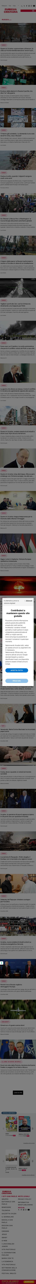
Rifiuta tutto (17, 681)
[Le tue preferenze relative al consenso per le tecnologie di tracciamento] (1, 963)
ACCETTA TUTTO (17, 670)
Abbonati (29, 601)
